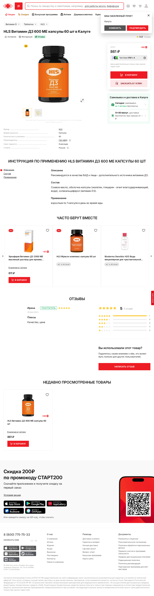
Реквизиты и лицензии (128, 539)
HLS (60, 129)
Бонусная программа (46, 14)
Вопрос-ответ (89, 552)
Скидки (25, 14)
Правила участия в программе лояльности (131, 552)
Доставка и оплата (91, 539)
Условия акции (12, 495)
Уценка (99, 14)
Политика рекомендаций (129, 563)
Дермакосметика (83, 14)
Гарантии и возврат (91, 542)
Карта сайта (88, 559)
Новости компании (55, 562)
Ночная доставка (90, 545)
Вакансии (51, 552)
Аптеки (67, 14)
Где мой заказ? (89, 549)
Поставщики (52, 555)
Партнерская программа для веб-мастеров (133, 568)
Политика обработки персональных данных (134, 546)
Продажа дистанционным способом (134, 557)
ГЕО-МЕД (63, 140)
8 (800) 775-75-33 (17, 534)
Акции (11, 14)
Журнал (50, 545)
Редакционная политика (129, 560)
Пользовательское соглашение (132, 542)
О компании (52, 539)
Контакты (51, 559)
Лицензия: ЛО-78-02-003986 (23, 567)
